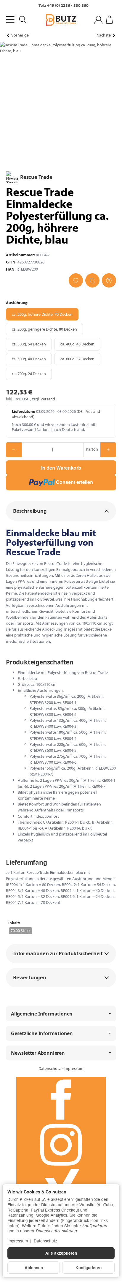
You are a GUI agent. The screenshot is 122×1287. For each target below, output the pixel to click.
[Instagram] (61, 1144)
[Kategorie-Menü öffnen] (10, 19)
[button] (61, 511)
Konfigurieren (89, 1267)
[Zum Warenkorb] (109, 19)
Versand (48, 399)
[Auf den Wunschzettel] (76, 280)
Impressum (74, 1068)
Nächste (104, 35)
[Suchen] (23, 19)
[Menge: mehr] (108, 449)
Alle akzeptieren (61, 1253)
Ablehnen (34, 1267)
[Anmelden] (98, 19)
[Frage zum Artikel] (109, 280)
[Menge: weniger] (14, 449)
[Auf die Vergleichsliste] (92, 280)
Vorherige (20, 35)
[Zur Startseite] (61, 20)
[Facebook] (61, 1099)
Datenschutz (50, 1068)
